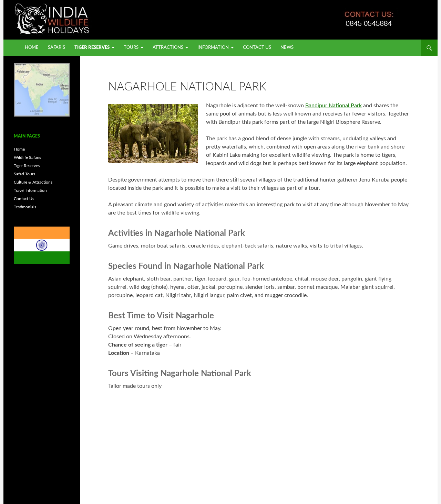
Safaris (56, 47)
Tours (131, 47)
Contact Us (257, 47)
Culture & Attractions (33, 182)
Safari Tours (24, 174)
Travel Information (30, 190)
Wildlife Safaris (27, 157)
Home (32, 47)
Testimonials (25, 207)
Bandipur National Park (333, 105)
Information (213, 47)
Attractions (168, 47)
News (287, 47)
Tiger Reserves (92, 47)
